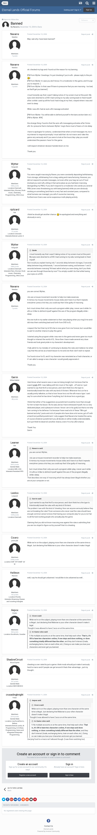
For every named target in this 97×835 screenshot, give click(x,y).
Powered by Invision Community (48, 831)
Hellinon (14, 572)
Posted (37, 34)
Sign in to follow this (11, 19)
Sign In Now (69, 775)
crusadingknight (14, 694)
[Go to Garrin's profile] (14, 388)
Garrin (14, 377)
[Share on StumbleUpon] (27, 799)
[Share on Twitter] (3, 799)
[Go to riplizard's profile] (14, 221)
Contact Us (48, 826)
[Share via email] (31, 799)
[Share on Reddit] (23, 799)
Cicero (14, 537)
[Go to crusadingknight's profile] (14, 706)
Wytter (14, 163)
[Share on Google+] (11, 799)
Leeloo (15, 492)
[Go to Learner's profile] (14, 454)
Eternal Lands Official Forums (21, 10)
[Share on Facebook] (7, 799)
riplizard (14, 209)
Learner (14, 442)
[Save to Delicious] (19, 799)
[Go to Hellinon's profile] (14, 584)
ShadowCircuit (15, 659)
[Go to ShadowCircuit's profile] (14, 671)
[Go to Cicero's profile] (14, 549)
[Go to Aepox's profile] (14, 621)
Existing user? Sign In (72, 10)
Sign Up (89, 10)
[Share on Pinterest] (35, 799)
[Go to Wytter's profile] (14, 175)
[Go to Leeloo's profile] (14, 504)
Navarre (16, 27)
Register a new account (27, 775)
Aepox (14, 610)
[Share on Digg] (15, 799)
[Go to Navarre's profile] (5, 25)
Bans (40, 27)
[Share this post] (92, 34)
